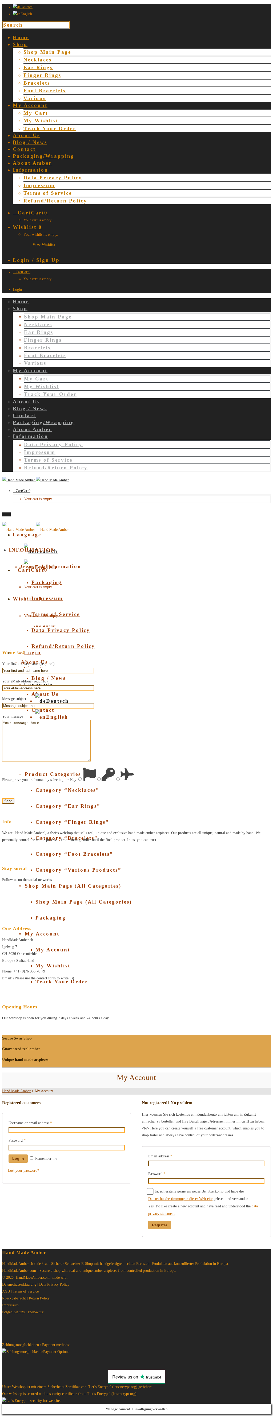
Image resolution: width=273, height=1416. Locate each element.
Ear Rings (38, 67)
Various (34, 98)
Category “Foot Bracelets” (74, 854)
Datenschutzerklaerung (19, 1284)
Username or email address (30, 1123)
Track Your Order (49, 128)
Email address (160, 1156)
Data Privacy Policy (52, 177)
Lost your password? (23, 1171)
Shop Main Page (47, 52)
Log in (18, 1158)
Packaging (50, 918)
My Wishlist (40, 120)
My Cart (35, 113)
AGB (6, 1291)
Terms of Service (47, 193)
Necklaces (37, 60)
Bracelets (36, 83)
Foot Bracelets (44, 90)
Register (159, 1225)
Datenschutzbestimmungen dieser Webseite (180, 1199)
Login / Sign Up (36, 260)
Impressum (39, 185)
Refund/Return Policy (55, 201)
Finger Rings (42, 75)
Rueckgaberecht (14, 1298)
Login (17, 290)
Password (17, 1140)
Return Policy (39, 1298)
